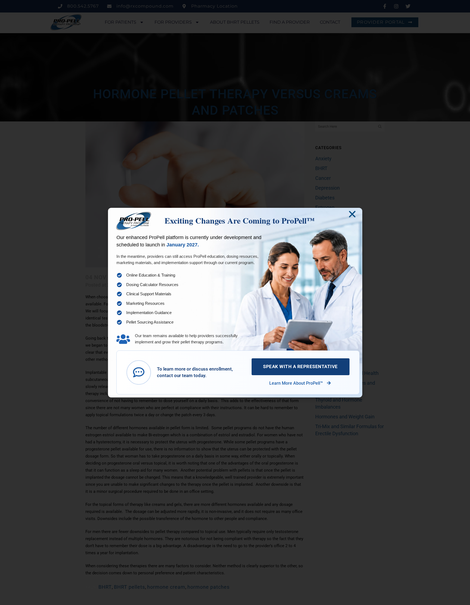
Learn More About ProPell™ (296, 383)
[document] (235, 302)
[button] (352, 214)
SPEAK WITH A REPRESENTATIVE (300, 366)
